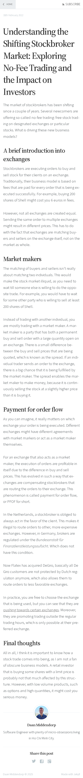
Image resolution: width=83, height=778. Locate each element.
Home (9, 4)
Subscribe (72, 4)
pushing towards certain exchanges (31, 610)
